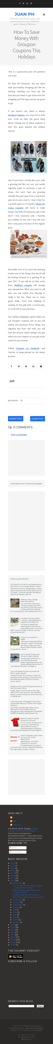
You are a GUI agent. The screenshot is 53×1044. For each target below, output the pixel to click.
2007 (13, 945)
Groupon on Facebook (28, 348)
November (18, 900)
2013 (13, 930)
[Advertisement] (26, 457)
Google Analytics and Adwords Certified (23, 829)
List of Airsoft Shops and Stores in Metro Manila (30, 655)
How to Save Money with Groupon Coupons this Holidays (27, 887)
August (16, 907)
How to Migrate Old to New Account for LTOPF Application (31, 737)
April (15, 917)
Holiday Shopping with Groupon (26, 895)
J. (13, 817)
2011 (13, 935)
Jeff (14, 821)
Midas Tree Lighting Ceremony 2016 (28, 897)
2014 (13, 927)
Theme (13, 1030)
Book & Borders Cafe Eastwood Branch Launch (25, 891)
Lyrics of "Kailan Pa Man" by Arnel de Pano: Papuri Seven (24, 672)
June (15, 912)
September (18, 905)
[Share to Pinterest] (26, 366)
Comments (16, 852)
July (15, 910)
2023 (13, 863)
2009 (13, 940)
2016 (13, 880)
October (16, 902)
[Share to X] (18, 366)
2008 (13, 942)
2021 (13, 868)
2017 (13, 878)
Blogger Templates (34, 1028)
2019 (13, 873)
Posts (13, 848)
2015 (13, 925)
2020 (13, 871)
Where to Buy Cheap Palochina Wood (29, 600)
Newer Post (15, 418)
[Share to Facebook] (11, 366)
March (16, 920)
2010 (13, 937)
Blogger (38, 484)
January (16, 922)
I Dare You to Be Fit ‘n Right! (29, 638)
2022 (13, 866)
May (15, 915)
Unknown (17, 825)
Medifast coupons (23, 285)
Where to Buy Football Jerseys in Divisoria (30, 719)
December (18, 883)
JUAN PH (25, 14)
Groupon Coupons (16, 115)
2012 (13, 932)
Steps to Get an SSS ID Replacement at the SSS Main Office (26, 687)
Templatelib (38, 1030)
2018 (13, 876)
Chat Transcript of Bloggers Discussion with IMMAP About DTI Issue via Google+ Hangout (26, 703)
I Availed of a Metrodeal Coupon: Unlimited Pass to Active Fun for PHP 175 (31, 620)
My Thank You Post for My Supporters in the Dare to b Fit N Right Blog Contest (26, 585)
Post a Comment (19, 434)
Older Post (37, 418)
